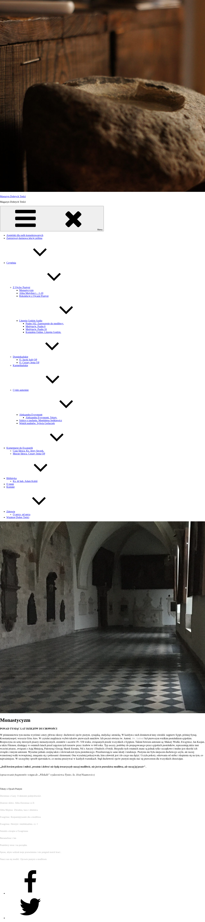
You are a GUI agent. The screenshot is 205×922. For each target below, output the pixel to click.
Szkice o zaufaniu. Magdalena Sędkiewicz (40, 420)
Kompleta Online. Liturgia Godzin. (43, 332)
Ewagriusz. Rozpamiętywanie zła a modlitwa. (20, 817)
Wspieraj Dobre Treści (17, 517)
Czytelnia (11, 262)
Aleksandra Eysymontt (30, 414)
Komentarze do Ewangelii (19, 448)
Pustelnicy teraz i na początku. (14, 845)
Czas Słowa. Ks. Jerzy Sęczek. (28, 450)
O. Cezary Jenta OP (29, 362)
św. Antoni (138, 738)
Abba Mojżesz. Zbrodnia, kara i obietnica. (19, 810)
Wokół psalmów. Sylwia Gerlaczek (37, 423)
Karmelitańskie (20, 365)
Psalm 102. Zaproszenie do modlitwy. (45, 323)
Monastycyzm (26, 290)
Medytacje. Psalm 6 (35, 326)
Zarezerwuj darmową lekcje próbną (24, 238)
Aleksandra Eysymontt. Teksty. (41, 417)
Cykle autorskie (21, 390)
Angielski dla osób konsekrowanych (24, 235)
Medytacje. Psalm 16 (36, 329)
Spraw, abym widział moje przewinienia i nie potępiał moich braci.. (31, 852)
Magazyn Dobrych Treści (13, 196)
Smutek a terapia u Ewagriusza (14, 831)
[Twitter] (30, 918)
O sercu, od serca (21, 514)
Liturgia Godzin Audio (30, 320)
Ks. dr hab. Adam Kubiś (25, 481)
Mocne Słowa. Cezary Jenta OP (29, 453)
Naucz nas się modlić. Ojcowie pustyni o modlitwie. (23, 859)
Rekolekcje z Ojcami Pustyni (34, 296)
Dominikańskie (20, 356)
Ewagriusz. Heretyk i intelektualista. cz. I (19, 824)
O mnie (10, 484)
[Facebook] (30, 893)
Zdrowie (10, 511)
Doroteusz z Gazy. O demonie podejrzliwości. (20, 796)
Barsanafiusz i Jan (8, 838)
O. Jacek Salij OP (28, 359)
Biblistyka (11, 478)
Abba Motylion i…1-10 (31, 293)
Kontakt (10, 487)
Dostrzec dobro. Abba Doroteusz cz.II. (17, 803)
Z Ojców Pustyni (21, 287)
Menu (99, 229)
